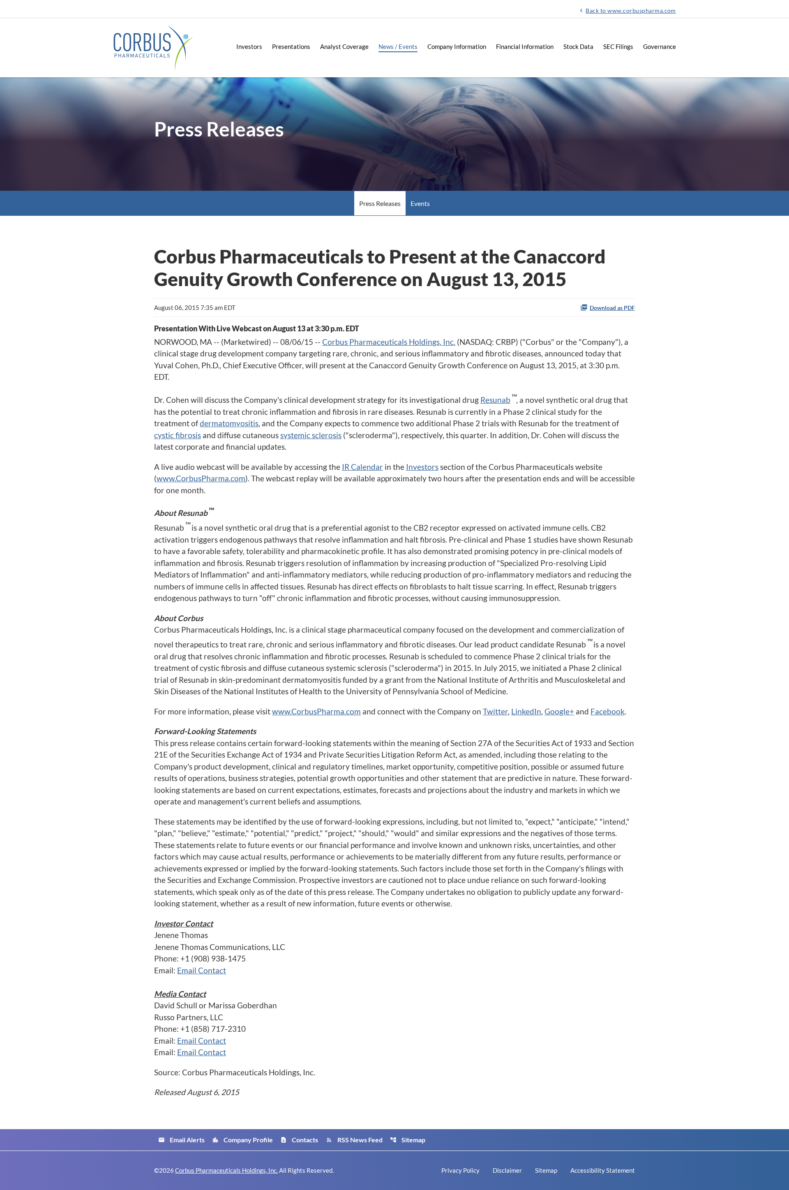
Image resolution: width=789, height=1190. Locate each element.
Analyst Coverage (344, 46)
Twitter (495, 711)
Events (420, 203)
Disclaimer (507, 1170)
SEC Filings (618, 46)
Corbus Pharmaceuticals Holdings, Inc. (388, 342)
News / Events (398, 46)
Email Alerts (181, 1140)
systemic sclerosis (310, 435)
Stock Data (578, 46)
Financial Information (525, 46)
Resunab (495, 399)
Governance (659, 46)
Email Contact (201, 970)
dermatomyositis (229, 423)
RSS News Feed (354, 1140)
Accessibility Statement (602, 1170)
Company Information (456, 46)
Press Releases (380, 203)
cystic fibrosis (177, 435)
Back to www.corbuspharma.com (627, 10)
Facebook (608, 711)
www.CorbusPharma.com (201, 478)
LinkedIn (526, 711)
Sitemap (407, 1140)
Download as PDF (612, 307)
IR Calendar (362, 466)
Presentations (291, 46)
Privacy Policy (460, 1170)
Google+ (559, 711)
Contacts (299, 1140)
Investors (249, 46)
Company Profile (242, 1140)
